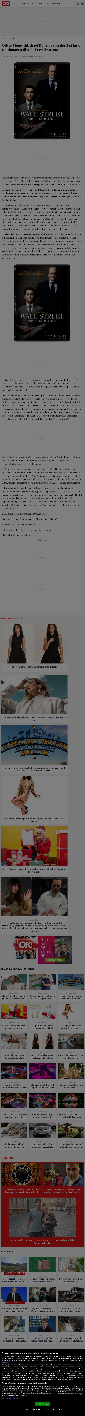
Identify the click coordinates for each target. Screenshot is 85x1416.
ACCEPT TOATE (42, 1404)
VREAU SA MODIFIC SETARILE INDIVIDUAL (42, 1409)
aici (61, 1373)
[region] (42, 1382)
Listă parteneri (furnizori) (11, 1398)
